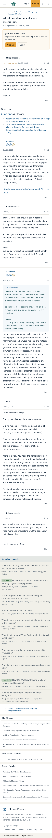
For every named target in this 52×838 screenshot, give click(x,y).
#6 (48, 518)
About (14, 830)
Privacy (29, 830)
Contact (7, 830)
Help (35, 830)
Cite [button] (45, 100)
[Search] (47, 3)
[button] (44, 63)
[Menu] (5, 4)
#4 (48, 280)
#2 (48, 150)
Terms (21, 830)
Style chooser (10, 826)
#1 (48, 63)
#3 (48, 212)
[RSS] (41, 830)
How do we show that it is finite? (17, 610)
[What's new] (42, 3)
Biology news (7, 114)
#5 (48, 407)
